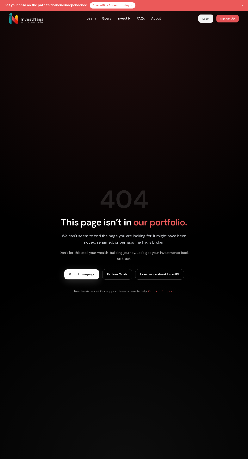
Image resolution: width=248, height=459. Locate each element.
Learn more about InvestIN (159, 274)
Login (205, 18)
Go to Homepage (82, 274)
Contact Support (161, 291)
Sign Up (225, 18)
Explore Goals (117, 274)
